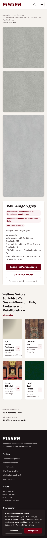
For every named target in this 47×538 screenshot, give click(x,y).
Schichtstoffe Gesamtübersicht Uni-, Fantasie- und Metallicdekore (22, 19)
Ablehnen (14, 531)
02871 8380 (7, 497)
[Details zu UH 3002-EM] (40, 346)
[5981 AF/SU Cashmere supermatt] (12, 338)
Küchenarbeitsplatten (11, 459)
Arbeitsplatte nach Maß (12, 475)
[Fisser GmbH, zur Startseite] (12, 4)
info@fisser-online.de (11, 500)
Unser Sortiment (18, 15)
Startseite (6, 15)
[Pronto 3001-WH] (12, 380)
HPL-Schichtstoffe (10, 471)
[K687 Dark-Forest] (34, 380)
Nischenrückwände (10, 463)
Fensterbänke (8, 467)
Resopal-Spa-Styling (15, 225)
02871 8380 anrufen (23, 275)
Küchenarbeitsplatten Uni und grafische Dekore (22, 220)
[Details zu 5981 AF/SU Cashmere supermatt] (18, 348)
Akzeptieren (33, 531)
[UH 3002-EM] (34, 338)
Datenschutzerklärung (25, 525)
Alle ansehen (8, 315)
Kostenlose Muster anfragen (23, 267)
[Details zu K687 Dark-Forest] (40, 390)
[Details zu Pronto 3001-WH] (18, 388)
